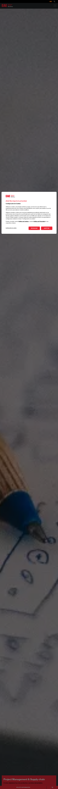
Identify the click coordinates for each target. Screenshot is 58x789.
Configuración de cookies (11, 227)
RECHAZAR (34, 228)
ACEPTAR (46, 228)
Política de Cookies (24, 221)
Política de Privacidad (39, 221)
